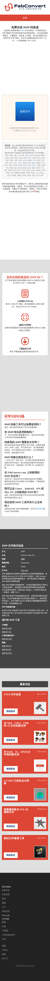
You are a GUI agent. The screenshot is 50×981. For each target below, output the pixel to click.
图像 (23, 559)
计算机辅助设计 (8, 935)
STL (42, 168)
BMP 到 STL (7, 632)
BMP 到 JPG (6, 650)
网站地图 (6, 916)
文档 (4, 939)
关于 (4, 907)
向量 (4, 926)
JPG (20, 163)
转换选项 (6, 894)
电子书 (5, 958)
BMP (22, 30)
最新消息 (25, 684)
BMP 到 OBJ (6, 628)
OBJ (29, 163)
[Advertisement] (25, 68)
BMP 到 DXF (7, 639)
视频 (4, 946)
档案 (4, 954)
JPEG (15, 163)
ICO (34, 160)
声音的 (5, 950)
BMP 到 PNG (7, 653)
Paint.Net (24, 570)
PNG (34, 165)
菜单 (25, 18)
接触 (4, 903)
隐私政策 (6, 911)
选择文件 (25, 111)
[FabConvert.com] (25, 7)
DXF (29, 158)
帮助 (4, 899)
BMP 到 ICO (6, 646)
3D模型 (5, 931)
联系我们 (39, 509)
